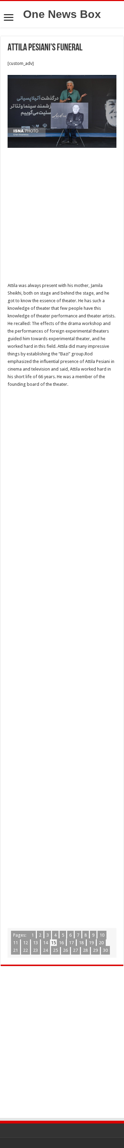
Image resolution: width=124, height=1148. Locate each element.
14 (45, 942)
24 (45, 950)
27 (75, 950)
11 (15, 942)
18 (81, 942)
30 (105, 950)
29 (95, 950)
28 (85, 950)
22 (25, 950)
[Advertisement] (62, 217)
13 (35, 942)
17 (71, 942)
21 (15, 950)
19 (91, 942)
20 (101, 942)
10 (102, 935)
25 (55, 950)
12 (25, 942)
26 (65, 950)
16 (61, 942)
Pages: (20, 935)
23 (35, 950)
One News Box (62, 14)
